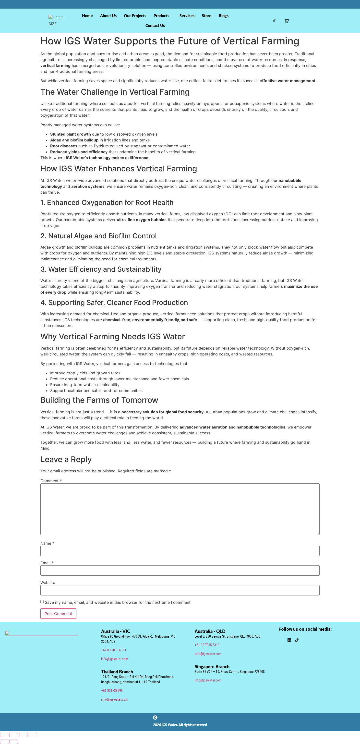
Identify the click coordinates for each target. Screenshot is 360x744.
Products (161, 16)
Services (187, 16)
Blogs (223, 16)
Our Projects (135, 16)
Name (47, 543)
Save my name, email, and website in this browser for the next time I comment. (118, 602)
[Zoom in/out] (4, 735)
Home (87, 16)
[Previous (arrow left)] (4, 742)
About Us (108, 16)
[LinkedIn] (289, 640)
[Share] (23, 735)
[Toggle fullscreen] (14, 735)
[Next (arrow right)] (14, 742)
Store (206, 16)
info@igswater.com (114, 659)
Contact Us (155, 26)
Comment (51, 481)
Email (47, 563)
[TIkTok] (297, 640)
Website (47, 582)
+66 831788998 (112, 691)
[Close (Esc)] (33, 735)
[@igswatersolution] (274, 21)
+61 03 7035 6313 (113, 650)
